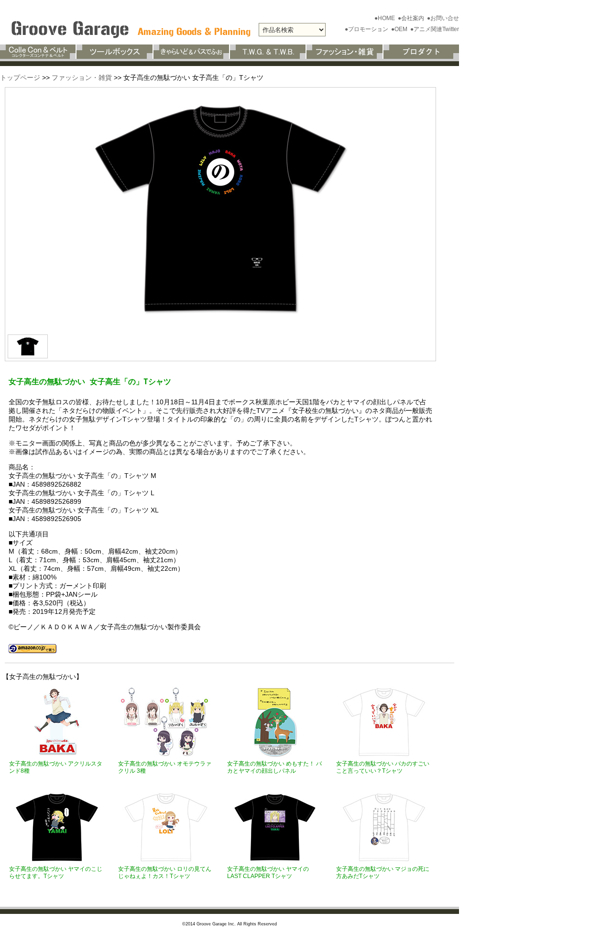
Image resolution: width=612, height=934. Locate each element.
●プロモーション (367, 29)
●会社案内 (412, 18)
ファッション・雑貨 (82, 77)
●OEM (400, 29)
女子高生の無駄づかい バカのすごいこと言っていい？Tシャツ (382, 767)
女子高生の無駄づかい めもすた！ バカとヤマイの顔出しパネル (274, 767)
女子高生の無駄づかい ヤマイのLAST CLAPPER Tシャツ (268, 872)
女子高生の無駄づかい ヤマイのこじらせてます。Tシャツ (55, 872)
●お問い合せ (443, 18)
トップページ (20, 77)
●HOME (385, 18)
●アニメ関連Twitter (434, 29)
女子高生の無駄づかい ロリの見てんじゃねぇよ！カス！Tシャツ (164, 872)
